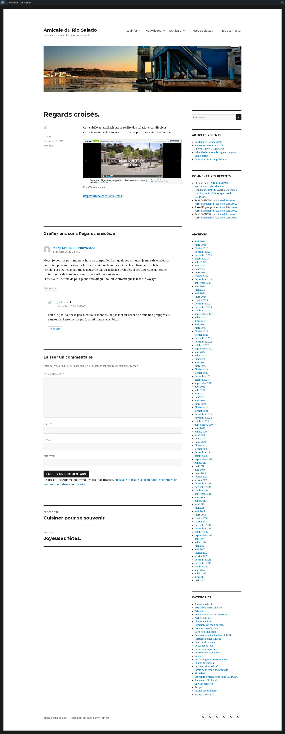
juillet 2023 (201, 317)
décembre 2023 (203, 303)
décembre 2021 (203, 376)
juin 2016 (199, 577)
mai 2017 (199, 546)
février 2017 (201, 552)
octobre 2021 (201, 379)
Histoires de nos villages (208, 638)
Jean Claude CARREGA (207, 190)
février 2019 (201, 476)
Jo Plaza (48, 136)
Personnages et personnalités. (211, 659)
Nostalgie (200, 656)
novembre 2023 (203, 307)
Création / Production (206, 628)
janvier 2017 (201, 556)
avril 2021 (200, 400)
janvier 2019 (201, 480)
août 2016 (200, 570)
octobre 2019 (201, 456)
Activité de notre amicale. (208, 607)
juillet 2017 (200, 542)
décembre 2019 (203, 452)
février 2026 (201, 248)
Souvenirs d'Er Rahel (206, 680)
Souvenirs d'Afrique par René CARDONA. (216, 677)
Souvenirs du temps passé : (209, 145)
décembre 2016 (203, 559)
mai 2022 (200, 359)
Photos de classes (201, 30)
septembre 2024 (204, 283)
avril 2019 (200, 469)
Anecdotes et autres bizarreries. (212, 614)
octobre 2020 (202, 421)
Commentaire (54, 374)
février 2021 (201, 407)
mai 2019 (199, 466)
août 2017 (200, 539)
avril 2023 (200, 324)
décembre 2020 (203, 414)
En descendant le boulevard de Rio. (214, 635)
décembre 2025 (203, 251)
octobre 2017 (201, 532)
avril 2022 (200, 362)
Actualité (48, 145)
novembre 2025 (203, 255)
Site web (49, 456)
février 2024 (201, 300)
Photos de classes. (204, 663)
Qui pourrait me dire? (206, 666)
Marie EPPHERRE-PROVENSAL (74, 247)
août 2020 (200, 428)
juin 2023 (200, 321)
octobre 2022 (202, 345)
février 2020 (201, 445)
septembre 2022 (204, 348)
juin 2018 (199, 504)
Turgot (198, 687)
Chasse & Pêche (203, 621)
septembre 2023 (204, 314)
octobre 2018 (201, 490)
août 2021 (200, 386)
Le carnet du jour (204, 645)
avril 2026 (200, 241)
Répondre (50, 288)
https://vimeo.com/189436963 (102, 196)
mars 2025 (200, 272)
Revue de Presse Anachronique (211, 670)
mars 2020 (200, 442)
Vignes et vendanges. (206, 690)
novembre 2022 (203, 341)
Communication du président (211, 159)
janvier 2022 (201, 373)
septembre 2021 (203, 383)
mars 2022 (200, 366)
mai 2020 (200, 438)
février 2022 (201, 369)
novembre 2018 (203, 487)
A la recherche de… (205, 604)
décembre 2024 (203, 279)
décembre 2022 (203, 338)
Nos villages (153, 30)
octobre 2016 (201, 566)
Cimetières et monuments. (209, 625)
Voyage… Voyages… (205, 694)
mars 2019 (200, 473)
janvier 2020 (201, 449)
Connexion (12, 2)
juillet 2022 (201, 355)
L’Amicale (175, 30)
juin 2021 (199, 393)
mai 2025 (200, 269)
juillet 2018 (200, 501)
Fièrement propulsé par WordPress (90, 718)
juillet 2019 (200, 462)
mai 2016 (199, 580)
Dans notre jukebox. (205, 632)
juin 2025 (200, 265)
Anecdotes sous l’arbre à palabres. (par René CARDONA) (216, 193)
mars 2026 (200, 245)
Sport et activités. (204, 683)
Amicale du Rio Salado (70, 30)
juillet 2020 (201, 431)
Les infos (131, 30)
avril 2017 (200, 549)
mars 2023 (200, 328)
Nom (48, 423)
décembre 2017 (203, 525)
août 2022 (200, 352)
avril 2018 (200, 511)
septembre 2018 (203, 494)
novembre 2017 (203, 528)
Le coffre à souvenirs (206, 649)
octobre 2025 (202, 258)
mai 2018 (199, 507)
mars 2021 (200, 404)
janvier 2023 (201, 334)
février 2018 (201, 518)
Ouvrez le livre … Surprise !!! (209, 149)
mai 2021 (200, 397)
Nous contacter (231, 30)
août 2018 (200, 497)
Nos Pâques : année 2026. (208, 142)
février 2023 (201, 331)
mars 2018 (200, 514)
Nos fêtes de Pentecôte (207, 652)
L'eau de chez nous (205, 642)
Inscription (25, 2)
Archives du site (203, 618)
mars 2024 (200, 296)
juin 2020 (200, 435)
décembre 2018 (203, 483)
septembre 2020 (204, 424)
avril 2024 (200, 293)
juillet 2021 (200, 390)
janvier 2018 (201, 521)
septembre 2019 (203, 459)
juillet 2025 (200, 262)
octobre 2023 (202, 310)
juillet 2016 (200, 573)
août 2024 (200, 286)
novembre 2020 (203, 418)
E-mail (49, 440)
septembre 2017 (203, 535)
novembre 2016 (203, 563)
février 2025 (201, 276)
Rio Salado (200, 673)
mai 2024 (200, 289)
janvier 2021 (201, 411)
